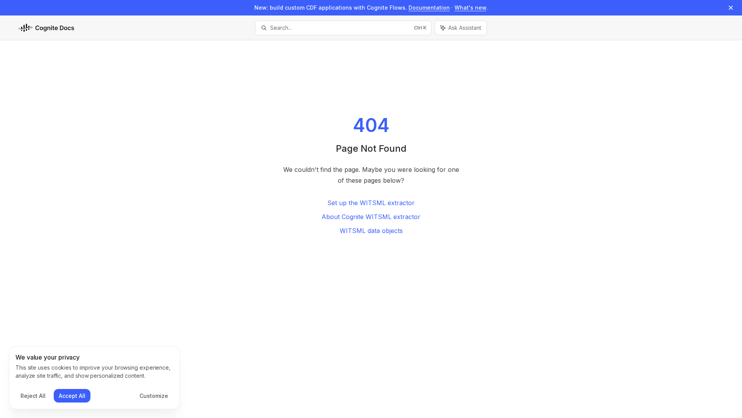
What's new (470, 7)
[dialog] (94, 377)
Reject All (33, 395)
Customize (154, 395)
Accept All (72, 395)
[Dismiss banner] (731, 8)
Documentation (429, 7)
